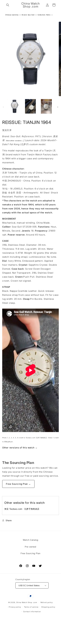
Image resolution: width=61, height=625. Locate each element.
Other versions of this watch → (19, 447)
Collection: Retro (44, 15)
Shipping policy (48, 607)
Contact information (32, 612)
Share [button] (9, 520)
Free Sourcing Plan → (18, 484)
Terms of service (31, 607)
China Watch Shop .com (26, 602)
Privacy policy (15, 607)
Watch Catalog (30, 540)
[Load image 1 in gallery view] (14, 106)
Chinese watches (12, 15)
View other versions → (15, 140)
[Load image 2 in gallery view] (30, 106)
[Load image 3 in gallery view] (46, 106)
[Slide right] (57, 107)
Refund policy (47, 602)
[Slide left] (3, 107)
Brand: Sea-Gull (28, 15)
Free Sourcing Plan (30, 553)
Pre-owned (30, 546)
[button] (7, 5)
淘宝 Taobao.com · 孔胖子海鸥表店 (21, 509)
